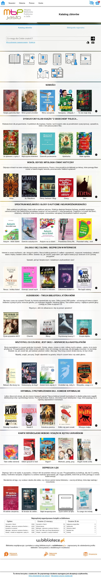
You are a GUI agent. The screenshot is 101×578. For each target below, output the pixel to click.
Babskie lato (70, 530)
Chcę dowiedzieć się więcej (39, 576)
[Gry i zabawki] (71, 65)
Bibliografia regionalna (75, 28)
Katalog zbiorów (25, 28)
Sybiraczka (70, 526)
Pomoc (31, 3)
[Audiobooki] (29, 65)
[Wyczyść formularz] (88, 42)
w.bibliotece (58, 545)
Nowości (12, 3)
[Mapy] (43, 79)
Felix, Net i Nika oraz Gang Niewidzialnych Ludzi (49, 530)
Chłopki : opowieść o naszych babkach (47, 532)
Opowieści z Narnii (11, 524)
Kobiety (69, 532)
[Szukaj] (93, 39)
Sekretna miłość (71, 528)
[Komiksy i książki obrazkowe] (57, 79)
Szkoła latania (40, 526)
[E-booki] (57, 65)
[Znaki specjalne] (93, 42)
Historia (22, 3)
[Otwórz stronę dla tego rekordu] (11, 101)
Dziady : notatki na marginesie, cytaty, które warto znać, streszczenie (25, 532)
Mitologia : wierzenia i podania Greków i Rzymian (19, 526)
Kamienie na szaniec (11, 528)
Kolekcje (32, 42)
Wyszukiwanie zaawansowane (17, 42)
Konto (41, 3)
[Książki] (15, 65)
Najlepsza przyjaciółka (73, 524)
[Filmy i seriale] (86, 65)
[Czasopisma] (43, 65)
